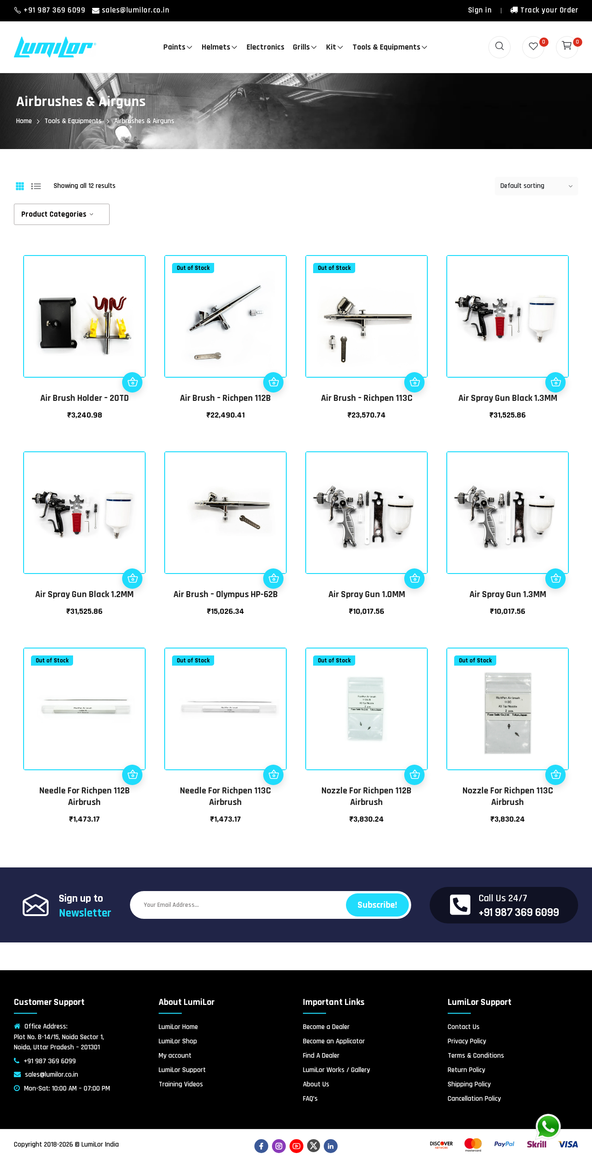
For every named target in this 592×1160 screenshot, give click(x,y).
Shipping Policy (469, 1084)
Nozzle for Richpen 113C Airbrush (507, 796)
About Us (316, 1084)
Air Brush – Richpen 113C (367, 398)
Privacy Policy (467, 1041)
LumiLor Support (182, 1070)
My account (175, 1055)
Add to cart (132, 382)
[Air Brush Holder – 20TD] (84, 316)
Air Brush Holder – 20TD (84, 398)
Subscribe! (377, 905)
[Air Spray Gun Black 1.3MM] (507, 316)
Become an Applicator (334, 1041)
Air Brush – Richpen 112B (225, 398)
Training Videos (181, 1084)
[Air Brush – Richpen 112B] (225, 316)
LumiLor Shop (178, 1041)
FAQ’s (310, 1098)
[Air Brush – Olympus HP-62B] (225, 512)
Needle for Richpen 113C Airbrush (225, 796)
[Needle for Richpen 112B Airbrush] (84, 709)
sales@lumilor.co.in (136, 10)
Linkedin (331, 1146)
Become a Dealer (326, 1027)
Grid (20, 186)
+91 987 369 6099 (55, 10)
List (36, 186)
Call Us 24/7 (503, 898)
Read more (273, 382)
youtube (296, 1146)
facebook (261, 1146)
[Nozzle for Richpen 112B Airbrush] (366, 709)
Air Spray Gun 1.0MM (366, 594)
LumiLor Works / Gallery (336, 1070)
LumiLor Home (178, 1027)
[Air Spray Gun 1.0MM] (366, 512)
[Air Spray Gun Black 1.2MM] (84, 512)
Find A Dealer (321, 1055)
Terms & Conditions (476, 1055)
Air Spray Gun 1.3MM (507, 594)
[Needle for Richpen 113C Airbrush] (225, 709)
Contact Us (464, 1027)
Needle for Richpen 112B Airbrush (84, 796)
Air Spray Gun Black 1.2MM (84, 594)
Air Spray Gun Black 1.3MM (507, 398)
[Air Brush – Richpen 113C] (366, 316)
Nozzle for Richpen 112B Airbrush (366, 796)
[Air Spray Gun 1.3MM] (507, 512)
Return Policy (466, 1070)
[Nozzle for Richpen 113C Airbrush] (507, 709)
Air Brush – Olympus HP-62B (225, 594)
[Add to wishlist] (132, 341)
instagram (279, 1146)
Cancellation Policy (474, 1098)
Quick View (132, 362)
